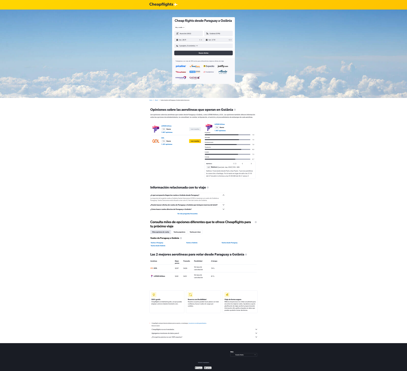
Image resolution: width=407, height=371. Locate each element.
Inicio (150, 100)
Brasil (156, 100)
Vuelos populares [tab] (179, 232)
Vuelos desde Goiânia (158, 245)
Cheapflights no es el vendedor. (163, 329)
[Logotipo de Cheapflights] (161, 5)
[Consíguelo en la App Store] (208, 368)
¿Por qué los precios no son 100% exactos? (167, 337)
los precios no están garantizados (197, 323)
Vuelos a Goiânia (191, 243)
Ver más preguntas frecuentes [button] (187, 213)
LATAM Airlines (166, 126)
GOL (162, 138)
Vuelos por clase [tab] (195, 232)
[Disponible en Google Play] (198, 368)
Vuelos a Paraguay (157, 243)
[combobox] (180, 27)
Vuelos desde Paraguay (230, 243)
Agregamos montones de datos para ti (165, 333)
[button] (187, 40)
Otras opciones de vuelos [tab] (160, 232)
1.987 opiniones (166, 132)
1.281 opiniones (166, 144)
